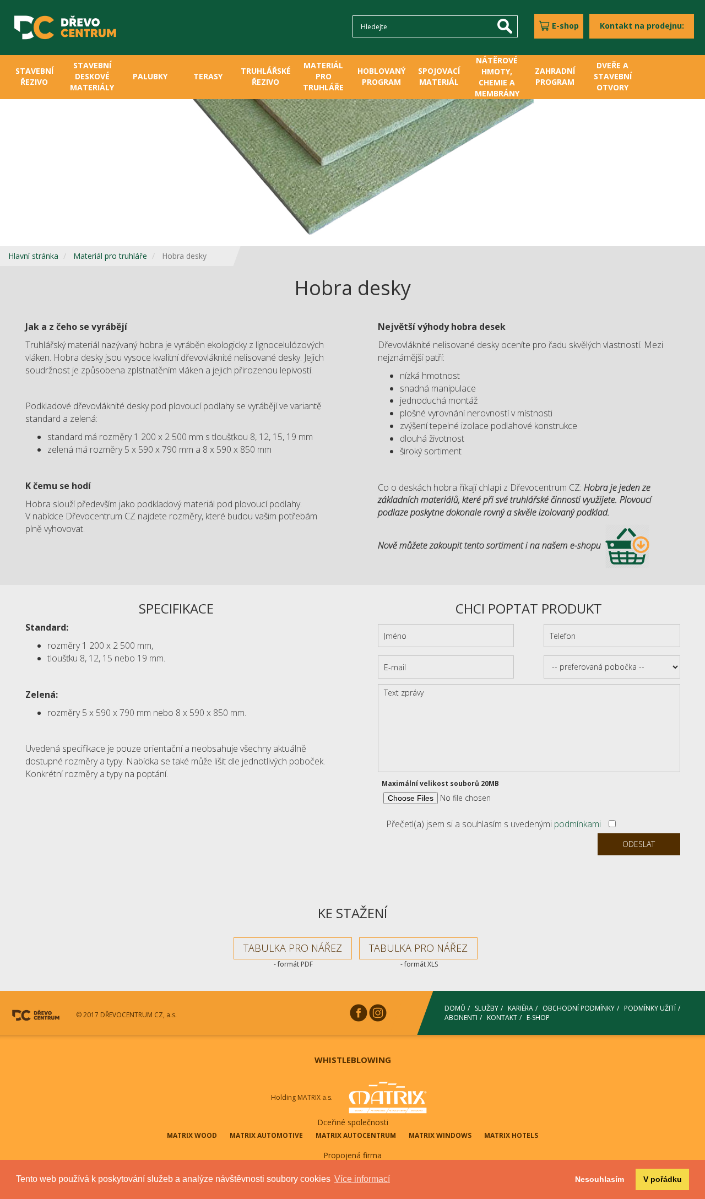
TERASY (208, 76)
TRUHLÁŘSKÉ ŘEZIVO (266, 76)
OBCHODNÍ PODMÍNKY (579, 1008)
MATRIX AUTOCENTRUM (356, 1135)
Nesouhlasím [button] (599, 1179)
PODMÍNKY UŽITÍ (650, 1008)
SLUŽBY (486, 1008)
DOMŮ (454, 1008)
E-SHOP (538, 1017)
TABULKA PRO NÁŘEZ (292, 947)
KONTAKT (502, 1017)
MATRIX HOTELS (511, 1135)
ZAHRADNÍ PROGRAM (555, 76)
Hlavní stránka (33, 256)
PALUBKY (150, 76)
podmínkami (577, 824)
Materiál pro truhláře (110, 256)
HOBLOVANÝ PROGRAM (381, 76)
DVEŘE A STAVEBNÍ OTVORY (613, 76)
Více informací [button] (362, 1179)
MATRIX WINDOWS (440, 1135)
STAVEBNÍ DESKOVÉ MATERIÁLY (92, 76)
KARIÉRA (520, 1008)
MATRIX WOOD (192, 1135)
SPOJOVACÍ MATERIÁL (439, 76)
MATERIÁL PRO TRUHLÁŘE (323, 76)
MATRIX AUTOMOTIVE (266, 1135)
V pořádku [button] (662, 1179)
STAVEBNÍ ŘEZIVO (34, 76)
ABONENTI (461, 1017)
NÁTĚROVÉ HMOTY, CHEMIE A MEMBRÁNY (497, 77)
